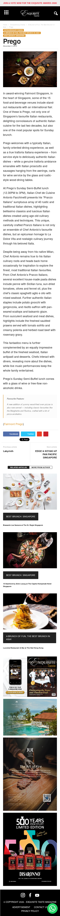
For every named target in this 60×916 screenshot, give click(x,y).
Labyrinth (8, 451)
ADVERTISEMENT (21, 907)
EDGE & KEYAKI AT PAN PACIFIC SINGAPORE (46, 454)
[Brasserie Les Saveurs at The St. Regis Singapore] (30, 492)
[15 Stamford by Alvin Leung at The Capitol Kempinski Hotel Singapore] (30, 550)
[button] (55, 13)
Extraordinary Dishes (13, 30)
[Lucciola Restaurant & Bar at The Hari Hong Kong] (30, 611)
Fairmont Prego (13, 424)
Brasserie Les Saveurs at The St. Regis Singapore (23, 525)
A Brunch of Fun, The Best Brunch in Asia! (22, 33)
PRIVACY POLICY (30, 910)
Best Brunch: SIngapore (14, 36)
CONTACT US (41, 907)
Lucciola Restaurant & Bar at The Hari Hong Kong (23, 648)
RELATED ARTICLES (18, 467)
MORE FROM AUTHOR (41, 467)
